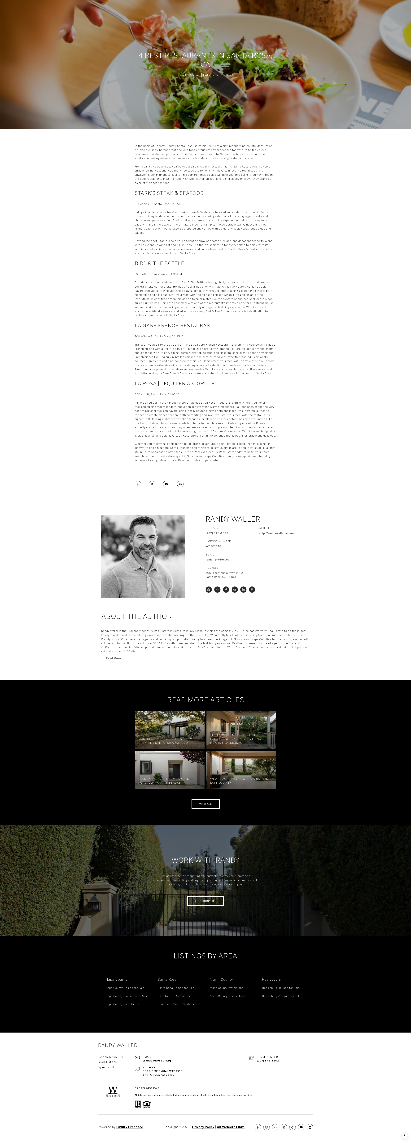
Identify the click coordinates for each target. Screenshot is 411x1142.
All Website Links (231, 1127)
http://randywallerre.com (276, 533)
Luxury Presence (129, 1127)
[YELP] (217, 589)
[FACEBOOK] (226, 589)
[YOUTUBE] (235, 589)
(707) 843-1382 (217, 533)
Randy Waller (202, 452)
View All (205, 804)
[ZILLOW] (209, 589)
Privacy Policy (203, 1127)
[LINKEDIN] (243, 589)
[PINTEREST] (284, 1127)
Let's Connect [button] (205, 901)
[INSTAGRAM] (252, 589)
